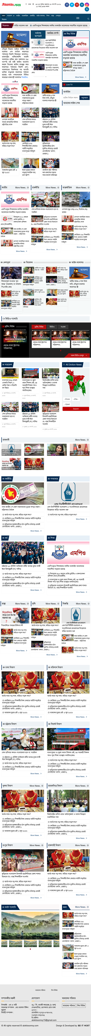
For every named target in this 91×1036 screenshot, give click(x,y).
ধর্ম (5, 538)
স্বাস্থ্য (52, 16)
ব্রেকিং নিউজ (9, 326)
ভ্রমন (65, 907)
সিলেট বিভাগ (56, 724)
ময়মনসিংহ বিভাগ (55, 785)
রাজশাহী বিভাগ (54, 845)
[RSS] (87, 9)
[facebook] (67, 5)
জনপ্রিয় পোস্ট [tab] (52, 33)
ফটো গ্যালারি (10, 907)
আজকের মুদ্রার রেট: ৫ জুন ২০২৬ (9, 171)
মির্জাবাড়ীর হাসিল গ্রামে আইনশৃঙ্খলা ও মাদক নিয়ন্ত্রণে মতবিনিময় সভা (50, 384)
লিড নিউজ (70, 33)
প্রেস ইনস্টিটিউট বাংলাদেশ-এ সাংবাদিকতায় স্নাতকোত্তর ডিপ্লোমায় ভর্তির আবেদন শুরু (45, 44)
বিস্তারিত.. (5, 74)
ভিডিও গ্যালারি (11, 318)
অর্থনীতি (7, 478)
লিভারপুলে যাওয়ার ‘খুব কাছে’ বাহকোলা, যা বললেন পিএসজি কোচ (45, 69)
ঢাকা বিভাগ (10, 667)
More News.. (80, 77)
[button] (15, 81)
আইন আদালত (41, 16)
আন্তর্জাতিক (25, 16)
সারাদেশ (9, 16)
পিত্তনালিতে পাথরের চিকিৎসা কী (11, 469)
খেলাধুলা (58, 16)
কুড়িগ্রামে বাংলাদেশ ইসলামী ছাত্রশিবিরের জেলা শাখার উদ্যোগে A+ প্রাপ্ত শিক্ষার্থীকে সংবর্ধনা (44, 221)
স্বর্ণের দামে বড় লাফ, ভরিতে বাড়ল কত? (9, 144)
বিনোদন (4, 20)
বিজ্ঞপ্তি (65, 603)
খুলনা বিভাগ (8, 785)
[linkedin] (82, 5)
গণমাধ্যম (54, 478)
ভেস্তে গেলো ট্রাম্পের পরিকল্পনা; (11, 347)
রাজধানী (6, 439)
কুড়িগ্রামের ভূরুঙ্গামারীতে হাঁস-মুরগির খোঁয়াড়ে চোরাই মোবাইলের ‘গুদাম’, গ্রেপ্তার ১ (50, 148)
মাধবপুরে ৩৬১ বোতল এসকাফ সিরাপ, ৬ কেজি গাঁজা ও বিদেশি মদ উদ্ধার (9, 384)
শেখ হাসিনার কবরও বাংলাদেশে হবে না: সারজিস (15, 45)
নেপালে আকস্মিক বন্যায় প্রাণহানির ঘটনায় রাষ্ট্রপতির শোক (10, 122)
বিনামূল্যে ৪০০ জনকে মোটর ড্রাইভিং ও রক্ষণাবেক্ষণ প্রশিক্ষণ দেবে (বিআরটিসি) (14, 221)
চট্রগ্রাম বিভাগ (11, 724)
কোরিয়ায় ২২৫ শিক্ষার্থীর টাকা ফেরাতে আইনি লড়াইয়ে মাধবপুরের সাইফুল (29, 147)
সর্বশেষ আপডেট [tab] (38, 35)
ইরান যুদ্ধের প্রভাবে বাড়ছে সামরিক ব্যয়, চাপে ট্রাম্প (29, 172)
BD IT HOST (84, 1025)
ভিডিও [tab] (52, 327)
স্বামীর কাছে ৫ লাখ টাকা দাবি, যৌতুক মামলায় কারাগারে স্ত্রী (49, 98)
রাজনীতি (32, 16)
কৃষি (33, 603)
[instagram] (77, 5)
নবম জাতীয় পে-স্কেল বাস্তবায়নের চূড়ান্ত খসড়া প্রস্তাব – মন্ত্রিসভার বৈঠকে (29, 99)
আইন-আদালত (77, 262)
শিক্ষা (47, 16)
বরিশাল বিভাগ (56, 667)
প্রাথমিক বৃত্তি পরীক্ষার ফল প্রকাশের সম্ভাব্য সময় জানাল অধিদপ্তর (50, 172)
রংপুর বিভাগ (8, 845)
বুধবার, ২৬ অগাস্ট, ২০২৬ (30, 427)
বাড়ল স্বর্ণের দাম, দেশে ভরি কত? (62, 300)
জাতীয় (18, 16)
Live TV (69, 84)
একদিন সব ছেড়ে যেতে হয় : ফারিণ (39, 269)
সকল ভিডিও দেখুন (77, 355)
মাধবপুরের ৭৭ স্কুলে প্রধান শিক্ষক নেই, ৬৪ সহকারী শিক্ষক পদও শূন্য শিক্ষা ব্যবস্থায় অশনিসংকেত (29, 385)
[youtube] (87, 5)
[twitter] (72, 5)
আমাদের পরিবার (40, 990)
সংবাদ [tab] (63, 327)
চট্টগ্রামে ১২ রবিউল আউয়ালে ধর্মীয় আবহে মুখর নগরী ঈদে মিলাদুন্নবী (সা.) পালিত (50, 123)
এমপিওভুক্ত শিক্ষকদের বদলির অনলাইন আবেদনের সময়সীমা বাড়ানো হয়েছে (45, 56)
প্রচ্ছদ (3, 16)
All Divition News (73, 364)
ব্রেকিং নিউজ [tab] (39, 327)
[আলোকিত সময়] (11, 4)
